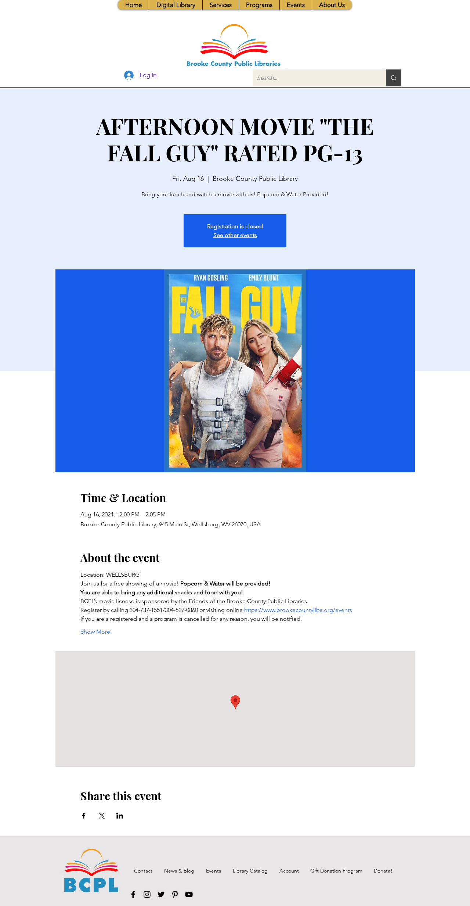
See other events (235, 235)
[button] (220, 5)
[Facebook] (133, 894)
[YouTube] (189, 894)
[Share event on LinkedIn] (119, 816)
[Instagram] (147, 894)
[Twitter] (161, 894)
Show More (95, 631)
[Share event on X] (101, 816)
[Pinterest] (175, 894)
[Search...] (393, 77)
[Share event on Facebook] (83, 816)
